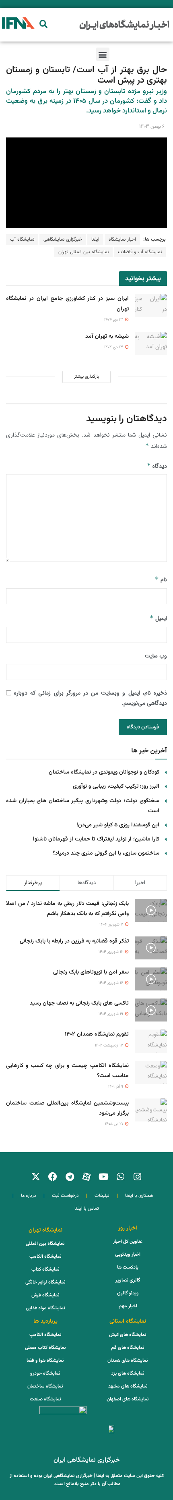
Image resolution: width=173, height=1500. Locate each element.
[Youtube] (103, 1176)
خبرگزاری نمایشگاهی (62, 239)
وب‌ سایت (156, 655)
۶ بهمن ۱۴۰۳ (152, 127)
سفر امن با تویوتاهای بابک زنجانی (91, 972)
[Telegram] (69, 1176)
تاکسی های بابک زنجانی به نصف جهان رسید (79, 1003)
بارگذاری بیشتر (86, 376)
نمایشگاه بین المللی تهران (83, 252)
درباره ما (28, 1195)
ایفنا (95, 239)
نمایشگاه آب (22, 239)
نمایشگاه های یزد (127, 1373)
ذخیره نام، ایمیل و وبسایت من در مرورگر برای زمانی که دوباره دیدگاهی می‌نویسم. (90, 698)
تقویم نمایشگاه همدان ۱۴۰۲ (97, 1034)
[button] (43, 24)
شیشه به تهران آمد (107, 336)
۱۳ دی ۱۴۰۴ (114, 320)
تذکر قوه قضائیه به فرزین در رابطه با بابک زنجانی (74, 941)
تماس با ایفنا (86, 1208)
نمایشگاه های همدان (127, 1360)
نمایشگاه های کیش (127, 1334)
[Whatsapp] (120, 1176)
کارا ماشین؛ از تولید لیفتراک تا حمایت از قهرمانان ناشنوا (96, 839)
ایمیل (158, 618)
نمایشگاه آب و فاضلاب (140, 252)
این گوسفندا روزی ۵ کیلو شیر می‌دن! (117, 825)
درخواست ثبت (65, 1195)
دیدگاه (157, 466)
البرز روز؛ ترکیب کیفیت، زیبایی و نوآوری (116, 786)
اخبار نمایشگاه (122, 239)
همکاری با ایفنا (139, 1195)
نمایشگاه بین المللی (45, 1243)
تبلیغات (102, 1195)
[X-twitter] (35, 1176)
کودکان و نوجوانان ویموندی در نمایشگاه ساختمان (104, 772)
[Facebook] (52, 1176)
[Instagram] (137, 1176)
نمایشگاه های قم (127, 1347)
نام (161, 579)
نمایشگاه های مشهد (128, 1386)
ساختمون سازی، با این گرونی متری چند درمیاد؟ (106, 853)
